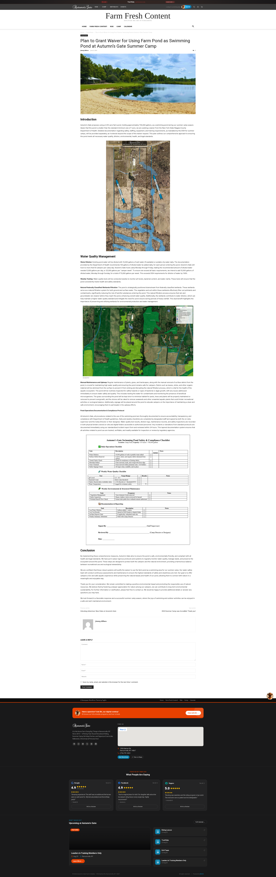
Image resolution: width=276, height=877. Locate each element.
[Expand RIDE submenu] (100, 7)
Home (84, 26)
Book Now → (170, 2)
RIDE (96, 7)
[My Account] (198, 7)
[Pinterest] (91, 744)
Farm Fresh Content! (98, 26)
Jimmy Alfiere (84, 50)
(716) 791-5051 (125, 753)
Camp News (89, 32)
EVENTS (123, 7)
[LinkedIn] (95, 744)
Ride (112, 26)
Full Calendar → (200, 822)
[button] (193, 27)
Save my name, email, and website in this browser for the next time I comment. (110, 682)
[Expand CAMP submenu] (108, 7)
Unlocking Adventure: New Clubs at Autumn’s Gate (98, 611)
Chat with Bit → (193, 713)
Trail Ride (136, 2)
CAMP (104, 7)
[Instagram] (78, 744)
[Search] (194, 7)
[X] (87, 744)
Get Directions (123, 757)
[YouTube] (83, 744)
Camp (119, 26)
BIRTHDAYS (114, 7)
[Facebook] (74, 744)
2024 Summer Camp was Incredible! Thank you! (179, 611)
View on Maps (138, 757)
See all (108, 783)
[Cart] (202, 7)
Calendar (128, 26)
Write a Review (91, 806)
